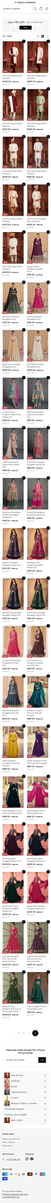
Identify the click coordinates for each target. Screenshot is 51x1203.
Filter (9, 36)
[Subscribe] (42, 1060)
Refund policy (7, 1146)
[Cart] (41, 9)
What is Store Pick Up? (10, 1139)
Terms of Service (8, 1142)
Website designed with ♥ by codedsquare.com (15, 1195)
